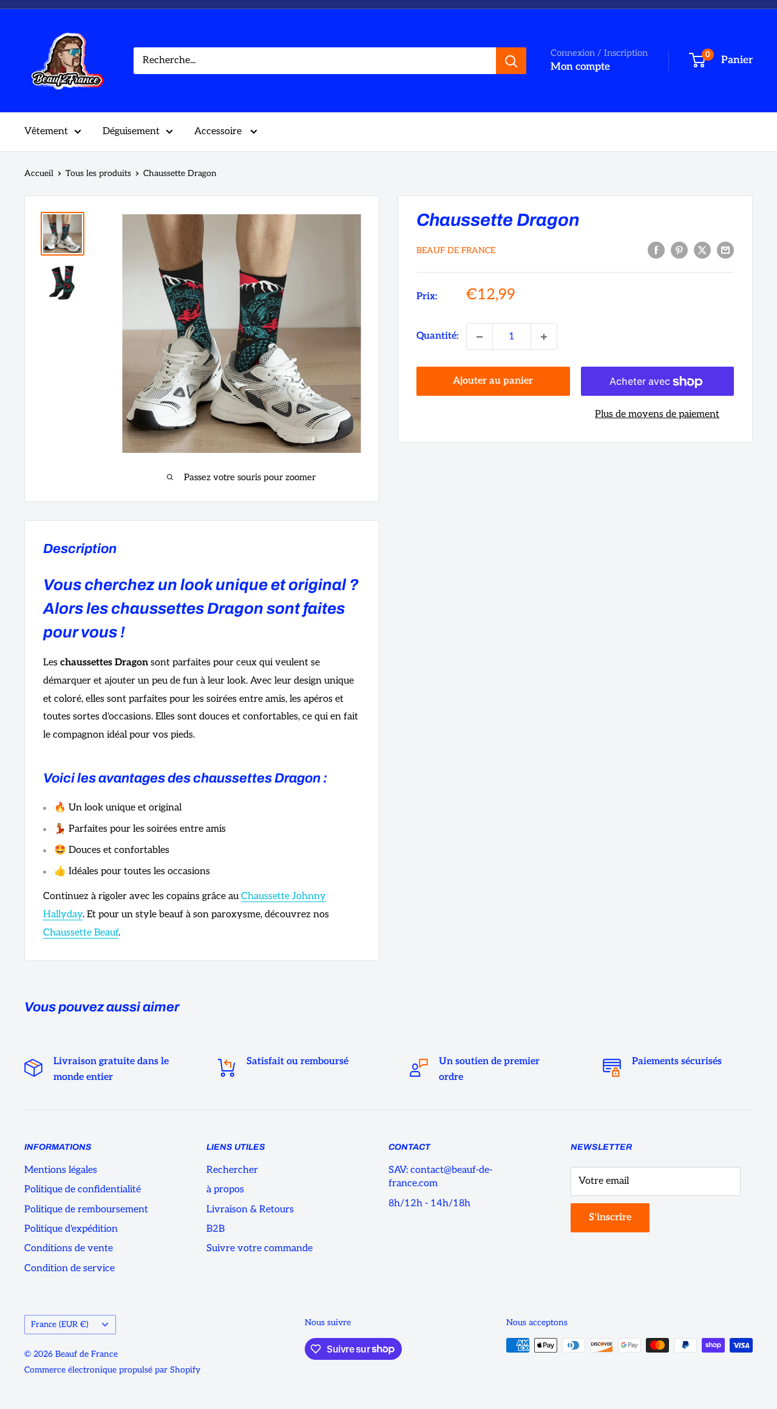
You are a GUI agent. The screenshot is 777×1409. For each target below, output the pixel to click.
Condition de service (69, 1268)
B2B (215, 1229)
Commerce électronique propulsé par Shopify (112, 1370)
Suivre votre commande (259, 1248)
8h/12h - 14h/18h (429, 1203)
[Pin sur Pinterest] (679, 250)
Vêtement (46, 131)
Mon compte (580, 67)
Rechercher (232, 1170)
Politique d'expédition (71, 1229)
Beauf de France (455, 251)
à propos (225, 1189)
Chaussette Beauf (80, 933)
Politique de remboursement (86, 1209)
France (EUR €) (60, 1324)
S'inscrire (610, 1217)
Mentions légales (60, 1170)
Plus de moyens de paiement (657, 415)
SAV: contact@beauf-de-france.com (440, 1176)
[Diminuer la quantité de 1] (479, 337)
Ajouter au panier (493, 381)
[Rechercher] (511, 60)
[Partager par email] (725, 250)
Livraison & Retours (250, 1209)
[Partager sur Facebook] (656, 250)
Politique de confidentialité (82, 1189)
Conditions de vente (68, 1248)
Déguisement (131, 131)
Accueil (38, 173)
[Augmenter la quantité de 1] (544, 337)
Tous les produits (98, 173)
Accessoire (219, 131)
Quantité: (437, 336)
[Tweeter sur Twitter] (702, 250)
